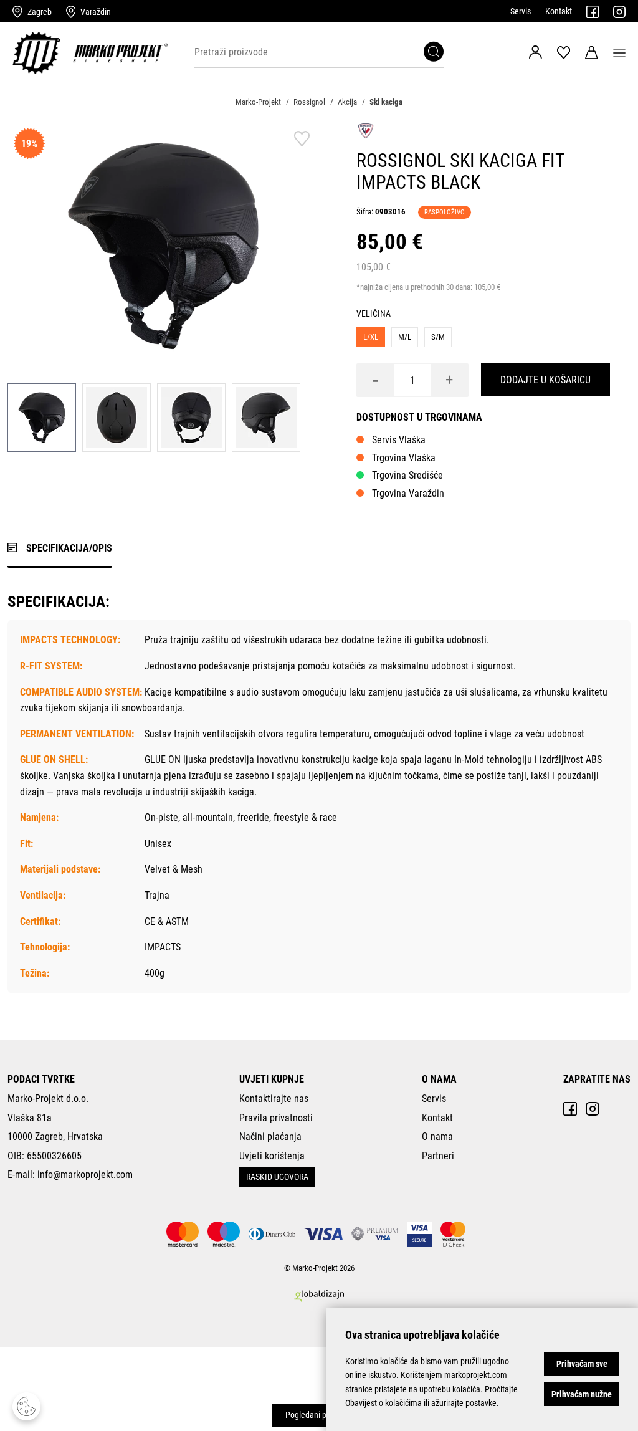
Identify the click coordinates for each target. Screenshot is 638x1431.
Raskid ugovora (277, 1177)
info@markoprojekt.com (85, 1174)
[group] (163, 246)
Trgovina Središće (407, 475)
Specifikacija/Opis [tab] (69, 548)
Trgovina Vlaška (404, 458)
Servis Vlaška (399, 440)
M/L (404, 337)
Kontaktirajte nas (273, 1098)
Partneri (438, 1156)
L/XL (370, 337)
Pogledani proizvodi (319, 1415)
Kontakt (558, 11)
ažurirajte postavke (464, 1403)
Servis (520, 11)
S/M (438, 337)
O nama (437, 1136)
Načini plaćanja (270, 1136)
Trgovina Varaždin (408, 493)
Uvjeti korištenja (272, 1156)
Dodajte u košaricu (545, 380)
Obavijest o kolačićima (383, 1403)
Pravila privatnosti (276, 1118)
